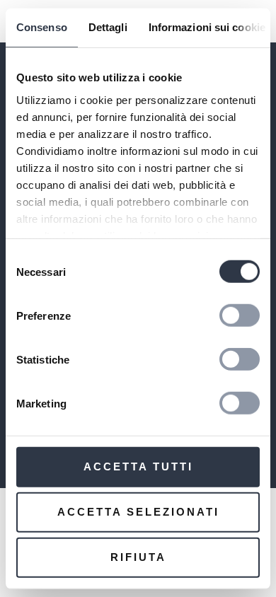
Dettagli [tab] (107, 27)
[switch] (239, 315)
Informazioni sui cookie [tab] (207, 27)
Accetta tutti (138, 466)
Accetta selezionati (138, 512)
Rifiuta (138, 557)
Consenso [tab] (41, 27)
